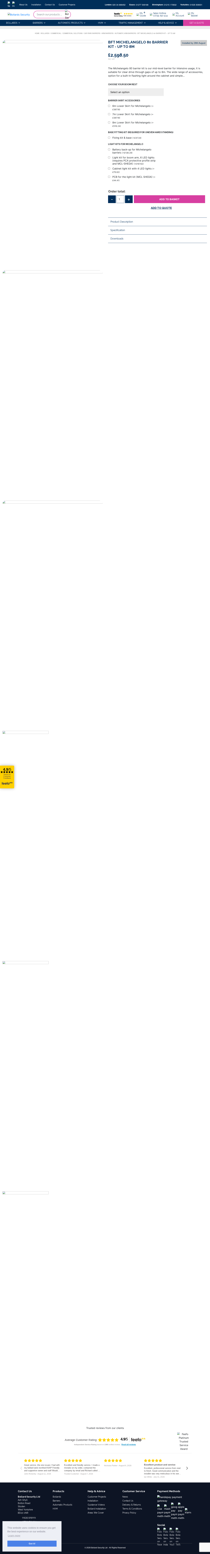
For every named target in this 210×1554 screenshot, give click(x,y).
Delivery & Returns (131, 1504)
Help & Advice (166, 23)
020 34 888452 (118, 5)
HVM (100, 23)
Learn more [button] (14, 1535)
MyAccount (180, 14)
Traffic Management (131, 23)
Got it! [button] (32, 1543)
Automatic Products (70, 23)
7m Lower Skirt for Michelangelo (132, 116)
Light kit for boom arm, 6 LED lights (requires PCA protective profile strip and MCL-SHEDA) (134, 160)
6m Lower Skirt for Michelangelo (132, 107)
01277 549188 (142, 5)
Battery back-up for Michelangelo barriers (131, 151)
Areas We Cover (96, 1512)
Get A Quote (196, 23)
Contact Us (50, 4)
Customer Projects (67, 4)
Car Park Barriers (92, 33)
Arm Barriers (107, 33)
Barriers (38, 23)
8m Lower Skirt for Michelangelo (132, 124)
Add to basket (169, 199)
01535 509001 (196, 5)
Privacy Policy (129, 1512)
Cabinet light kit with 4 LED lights (133, 170)
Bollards (11, 23)
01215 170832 (170, 5)
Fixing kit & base (126, 137)
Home (37, 33)
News (125, 1497)
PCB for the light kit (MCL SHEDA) (133, 178)
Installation (36, 4)
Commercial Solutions (73, 33)
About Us (23, 4)
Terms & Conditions (132, 1508)
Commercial (56, 33)
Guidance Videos (96, 1504)
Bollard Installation (97, 1508)
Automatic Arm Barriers (125, 33)
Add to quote (161, 208)
